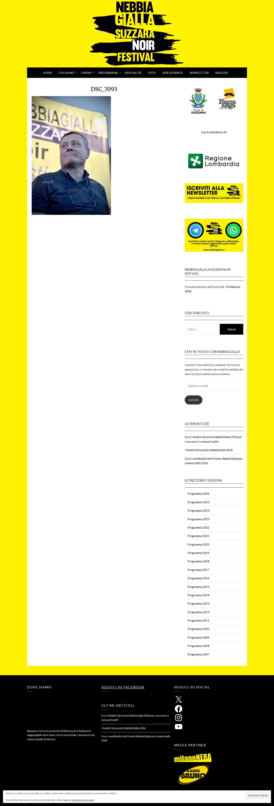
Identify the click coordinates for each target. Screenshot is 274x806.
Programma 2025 (198, 502)
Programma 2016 (198, 578)
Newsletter (199, 72)
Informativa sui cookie (83, 800)
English (221, 72)
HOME (47, 72)
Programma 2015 (198, 586)
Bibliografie (173, 72)
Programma (108, 72)
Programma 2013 (198, 603)
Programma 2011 (198, 620)
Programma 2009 (198, 637)
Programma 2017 (198, 569)
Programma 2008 (198, 645)
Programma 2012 (198, 612)
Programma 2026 (198, 493)
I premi (86, 72)
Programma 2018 (198, 561)
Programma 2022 (198, 527)
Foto (152, 72)
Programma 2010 (198, 628)
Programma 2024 (198, 510)
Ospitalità (133, 72)
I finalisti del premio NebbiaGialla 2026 (209, 450)
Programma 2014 (198, 595)
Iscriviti (193, 400)
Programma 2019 (198, 552)
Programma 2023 (198, 519)
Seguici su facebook (122, 687)
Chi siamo (66, 72)
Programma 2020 (198, 544)
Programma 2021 (198, 536)
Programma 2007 (198, 654)
